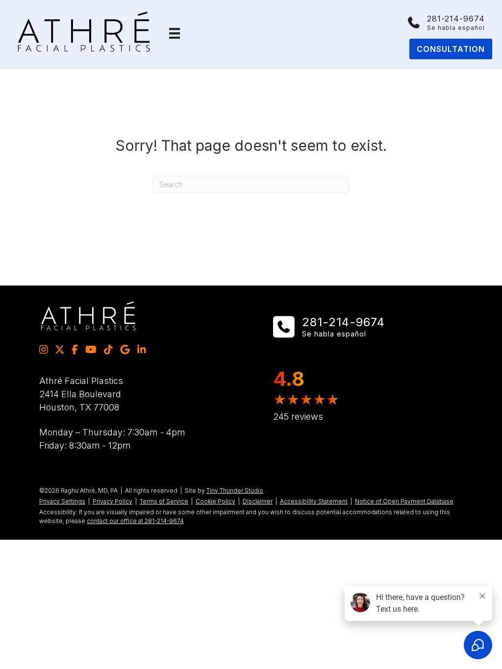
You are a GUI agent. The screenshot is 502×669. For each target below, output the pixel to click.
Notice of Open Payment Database (404, 501)
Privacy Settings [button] (62, 501)
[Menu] (174, 33)
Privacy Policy (112, 501)
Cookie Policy (215, 501)
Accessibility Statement (314, 501)
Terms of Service (164, 501)
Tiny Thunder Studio (234, 490)
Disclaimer (258, 501)
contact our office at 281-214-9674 (135, 521)
